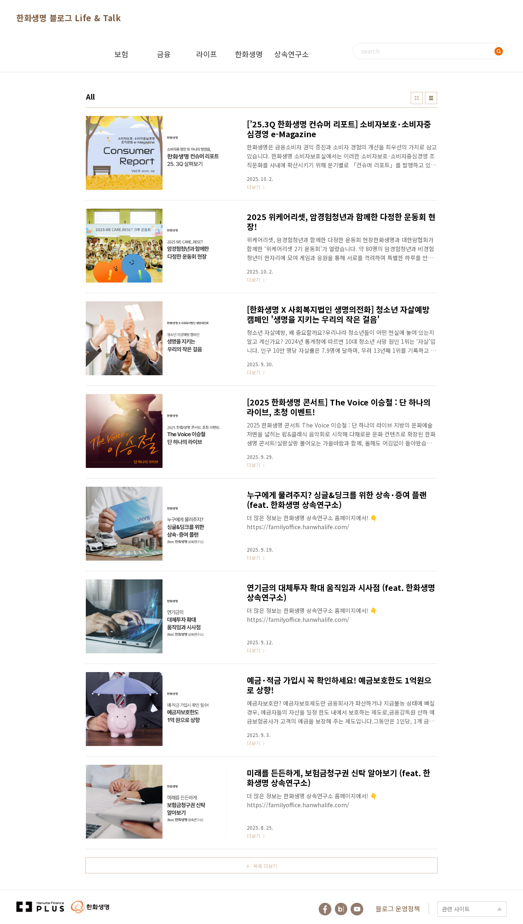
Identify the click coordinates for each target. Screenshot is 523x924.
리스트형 (431, 98)
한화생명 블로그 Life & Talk (68, 18)
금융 (164, 54)
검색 (498, 51)
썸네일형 (417, 98)
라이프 (206, 54)
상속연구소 (291, 54)
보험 (121, 54)
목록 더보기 (265, 865)
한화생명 (249, 54)
